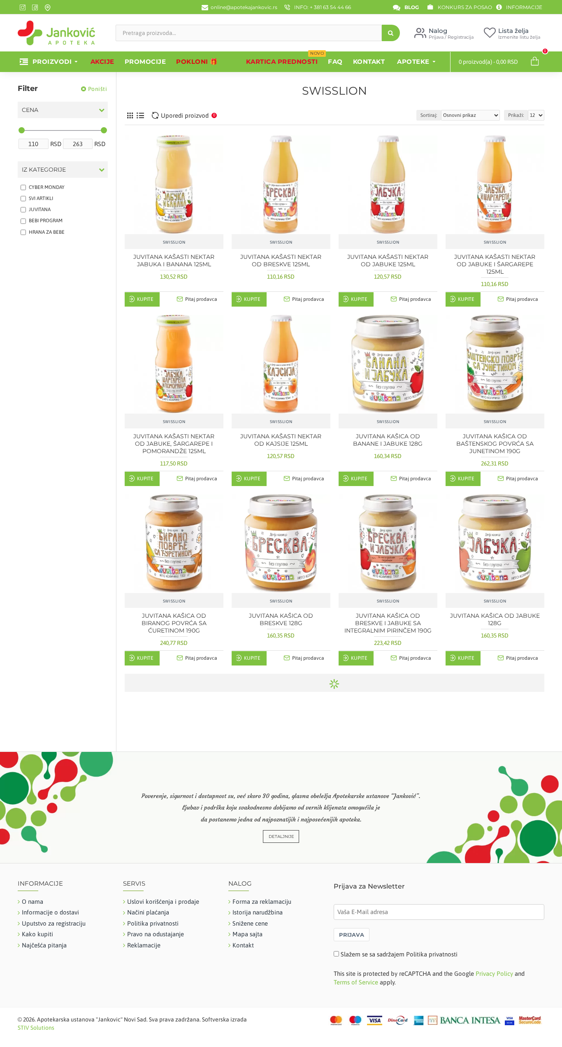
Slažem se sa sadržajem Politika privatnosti (399, 954)
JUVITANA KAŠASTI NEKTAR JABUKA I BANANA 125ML (173, 260)
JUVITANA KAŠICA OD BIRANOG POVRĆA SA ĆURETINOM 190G (174, 623)
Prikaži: (516, 115)
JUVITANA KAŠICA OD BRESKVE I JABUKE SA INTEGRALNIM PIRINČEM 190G (388, 623)
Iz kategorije (44, 169)
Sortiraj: (428, 115)
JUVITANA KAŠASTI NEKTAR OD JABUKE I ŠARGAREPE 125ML (494, 264)
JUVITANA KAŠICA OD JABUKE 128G (495, 619)
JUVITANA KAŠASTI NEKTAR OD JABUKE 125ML (387, 260)
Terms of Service (356, 982)
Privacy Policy (494, 973)
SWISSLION (174, 242)
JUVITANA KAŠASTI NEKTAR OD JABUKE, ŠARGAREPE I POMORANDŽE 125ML (173, 444)
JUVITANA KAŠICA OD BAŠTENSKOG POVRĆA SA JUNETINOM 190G (495, 444)
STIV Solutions (36, 1027)
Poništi (97, 89)
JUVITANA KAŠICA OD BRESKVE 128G (281, 619)
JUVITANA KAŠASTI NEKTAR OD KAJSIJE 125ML (280, 440)
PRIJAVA (351, 934)
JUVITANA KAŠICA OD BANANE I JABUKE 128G (388, 440)
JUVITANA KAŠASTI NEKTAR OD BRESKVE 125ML (280, 260)
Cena (30, 110)
